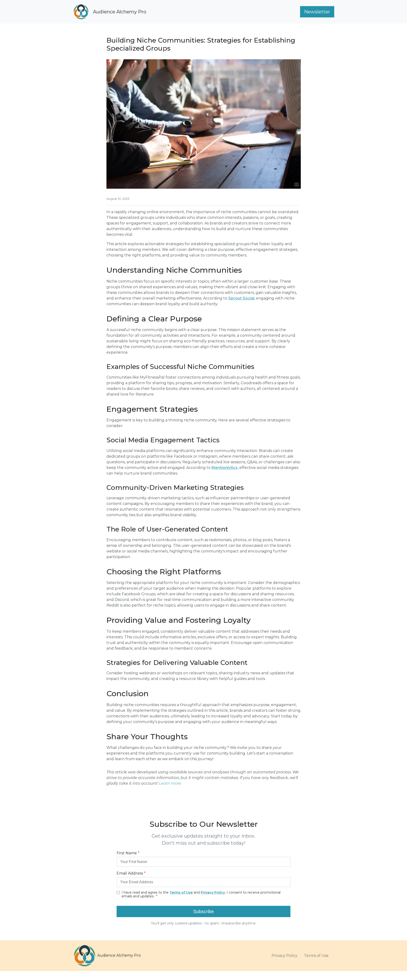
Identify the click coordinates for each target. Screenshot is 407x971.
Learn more (170, 783)
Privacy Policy (284, 955)
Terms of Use (316, 955)
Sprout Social (241, 298)
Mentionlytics (225, 467)
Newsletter (317, 12)
